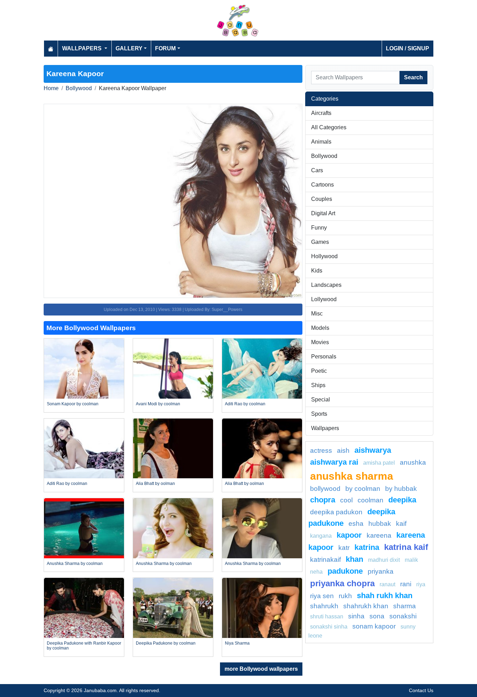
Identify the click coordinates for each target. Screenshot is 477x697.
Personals (323, 357)
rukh (345, 596)
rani (405, 584)
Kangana (321, 536)
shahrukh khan (365, 606)
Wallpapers (325, 428)
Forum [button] (165, 48)
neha (316, 572)
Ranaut (387, 584)
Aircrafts (321, 113)
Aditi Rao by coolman (245, 403)
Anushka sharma (351, 476)
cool (346, 500)
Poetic (319, 371)
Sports (319, 414)
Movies (320, 342)
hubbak (379, 523)
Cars (317, 170)
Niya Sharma (237, 643)
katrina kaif (406, 547)
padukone (345, 571)
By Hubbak (401, 488)
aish (343, 450)
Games (320, 242)
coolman (370, 500)
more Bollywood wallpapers (261, 669)
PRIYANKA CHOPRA (342, 583)
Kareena (379, 535)
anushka (413, 462)
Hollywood (324, 256)
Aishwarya (372, 450)
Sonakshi (403, 616)
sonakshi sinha (328, 627)
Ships (318, 385)
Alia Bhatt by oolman (155, 483)
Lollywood (324, 299)
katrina (366, 547)
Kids (316, 271)
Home (51, 88)
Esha (356, 523)
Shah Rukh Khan (384, 595)
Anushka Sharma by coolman (75, 563)
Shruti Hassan (326, 616)
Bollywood (79, 88)
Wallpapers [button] (82, 48)
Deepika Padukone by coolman (166, 643)
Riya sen (322, 596)
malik (411, 560)
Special (320, 399)
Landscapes (326, 285)
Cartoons (322, 185)
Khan (354, 559)
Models (320, 328)
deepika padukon (336, 512)
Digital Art (323, 213)
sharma (404, 606)
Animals (321, 142)
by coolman (362, 488)
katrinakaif (325, 559)
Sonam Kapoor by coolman (72, 403)
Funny (319, 228)
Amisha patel (379, 463)
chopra (322, 499)
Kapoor (349, 535)
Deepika (402, 499)
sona (376, 616)
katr (344, 547)
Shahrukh (324, 606)
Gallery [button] (129, 48)
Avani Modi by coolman (158, 403)
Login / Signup (407, 48)
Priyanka (381, 571)
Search (413, 77)
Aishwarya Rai (334, 462)
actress (321, 450)
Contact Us (421, 690)
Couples (321, 199)
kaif (401, 523)
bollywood (325, 488)
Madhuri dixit (384, 560)
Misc (317, 314)
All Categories (328, 127)
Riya (420, 584)
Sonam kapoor (374, 626)
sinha (356, 616)
